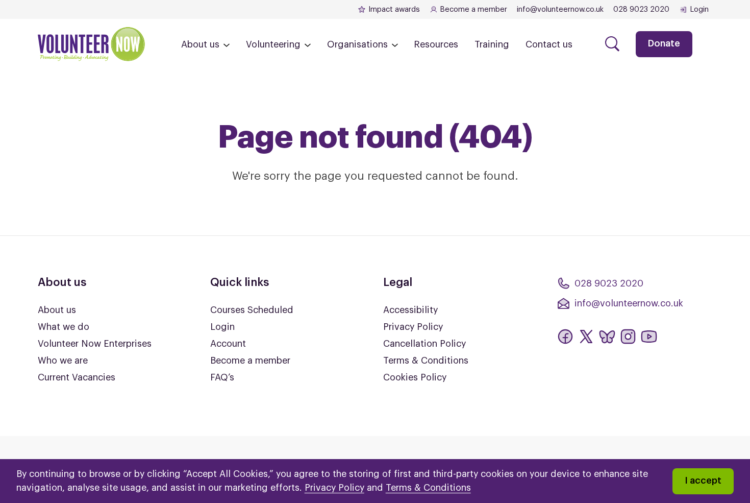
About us (200, 44)
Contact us (549, 44)
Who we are (63, 360)
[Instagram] (628, 336)
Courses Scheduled (251, 310)
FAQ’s (222, 377)
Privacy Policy (413, 326)
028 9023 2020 (641, 9)
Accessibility (410, 310)
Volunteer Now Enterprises (95, 343)
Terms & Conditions (425, 360)
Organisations (357, 44)
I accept (703, 480)
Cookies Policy (414, 377)
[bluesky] (607, 336)
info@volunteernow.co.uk (560, 9)
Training (491, 44)
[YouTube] (649, 336)
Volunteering (273, 44)
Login (699, 9)
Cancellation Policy (424, 343)
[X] (586, 336)
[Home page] (91, 44)
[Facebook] (565, 336)
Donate (664, 43)
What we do (63, 326)
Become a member (473, 9)
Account (228, 343)
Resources (436, 44)
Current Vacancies (76, 377)
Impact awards (394, 9)
